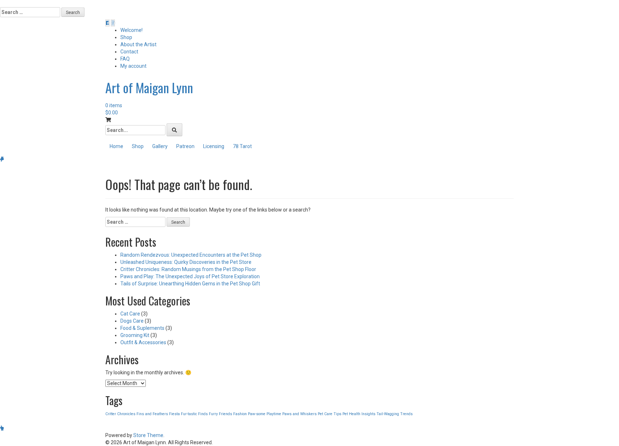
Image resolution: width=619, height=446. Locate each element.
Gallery (160, 146)
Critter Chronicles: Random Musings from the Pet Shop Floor (188, 269)
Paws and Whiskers (299, 414)
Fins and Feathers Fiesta (158, 414)
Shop (126, 37)
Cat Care (130, 314)
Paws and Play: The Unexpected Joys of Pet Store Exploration (190, 276)
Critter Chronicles (120, 414)
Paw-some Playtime (264, 414)
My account (133, 66)
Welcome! (131, 30)
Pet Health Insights (358, 414)
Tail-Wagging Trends (394, 414)
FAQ (125, 59)
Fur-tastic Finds (194, 414)
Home (116, 146)
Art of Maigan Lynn (149, 87)
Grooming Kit (134, 335)
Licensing (213, 146)
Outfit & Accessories (143, 342)
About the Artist (138, 44)
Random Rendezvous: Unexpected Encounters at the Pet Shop (190, 255)
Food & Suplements (142, 328)
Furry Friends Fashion (228, 414)
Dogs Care (132, 321)
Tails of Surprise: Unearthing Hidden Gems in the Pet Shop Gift (190, 283)
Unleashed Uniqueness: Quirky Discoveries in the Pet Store (185, 262)
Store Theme (148, 435)
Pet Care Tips (329, 414)
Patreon (185, 146)
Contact (129, 51)
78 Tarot (242, 146)
